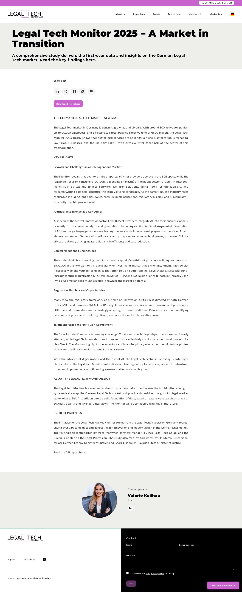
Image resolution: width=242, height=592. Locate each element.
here (82, 452)
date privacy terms (155, 573)
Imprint (11, 559)
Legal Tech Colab (165, 432)
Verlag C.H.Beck (142, 432)
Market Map (216, 14)
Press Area (139, 14)
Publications (174, 14)
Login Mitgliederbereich (216, 2)
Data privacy (29, 559)
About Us (120, 14)
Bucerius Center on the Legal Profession (80, 437)
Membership (195, 14)
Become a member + (223, 585)
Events (156, 14)
